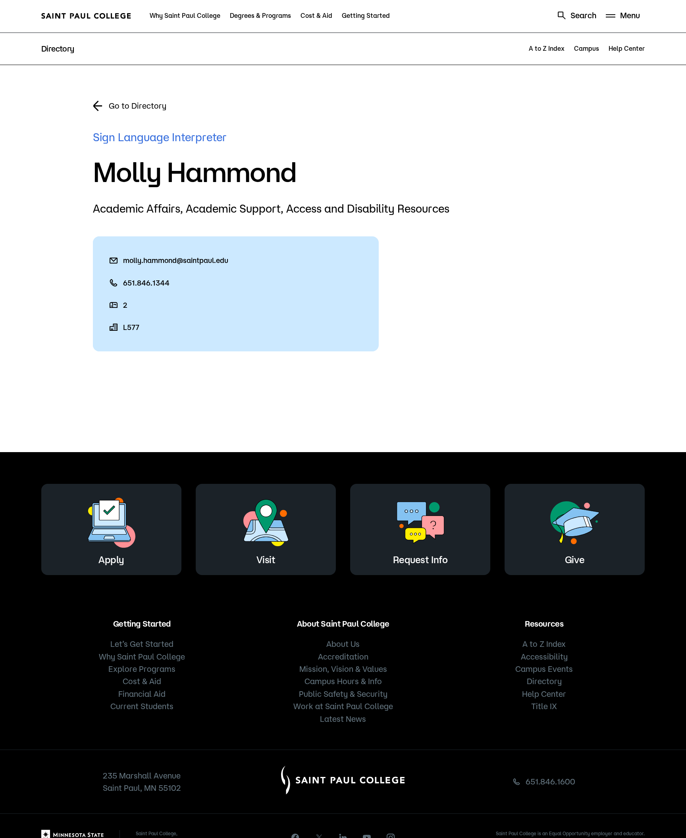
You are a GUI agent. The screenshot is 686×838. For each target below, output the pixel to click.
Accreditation (343, 656)
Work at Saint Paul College (343, 706)
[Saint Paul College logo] (86, 16)
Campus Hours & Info (343, 681)
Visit (266, 559)
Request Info (420, 559)
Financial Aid (142, 693)
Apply (111, 559)
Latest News (343, 718)
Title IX (544, 706)
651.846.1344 (146, 283)
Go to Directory (137, 105)
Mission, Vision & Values (343, 668)
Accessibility (544, 656)
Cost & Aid (316, 15)
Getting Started (366, 15)
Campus (586, 48)
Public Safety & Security (343, 693)
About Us (343, 643)
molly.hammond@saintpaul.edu (175, 260)
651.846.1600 (550, 781)
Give (574, 559)
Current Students (141, 706)
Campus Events (544, 668)
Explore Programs (141, 668)
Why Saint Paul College (185, 15)
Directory (544, 681)
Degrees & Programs (260, 15)
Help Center (627, 48)
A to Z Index (547, 48)
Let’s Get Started (141, 643)
